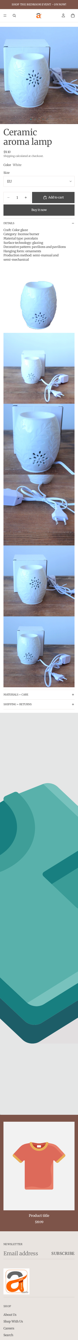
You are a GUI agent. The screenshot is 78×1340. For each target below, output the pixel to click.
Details (8, 223)
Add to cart (56, 197)
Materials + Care (15, 694)
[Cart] (73, 15)
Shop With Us (13, 1321)
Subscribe (63, 1253)
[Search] (14, 15)
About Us (9, 1314)
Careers (8, 1328)
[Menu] (5, 16)
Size (6, 173)
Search (8, 1335)
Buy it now (39, 210)
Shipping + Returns (17, 704)
